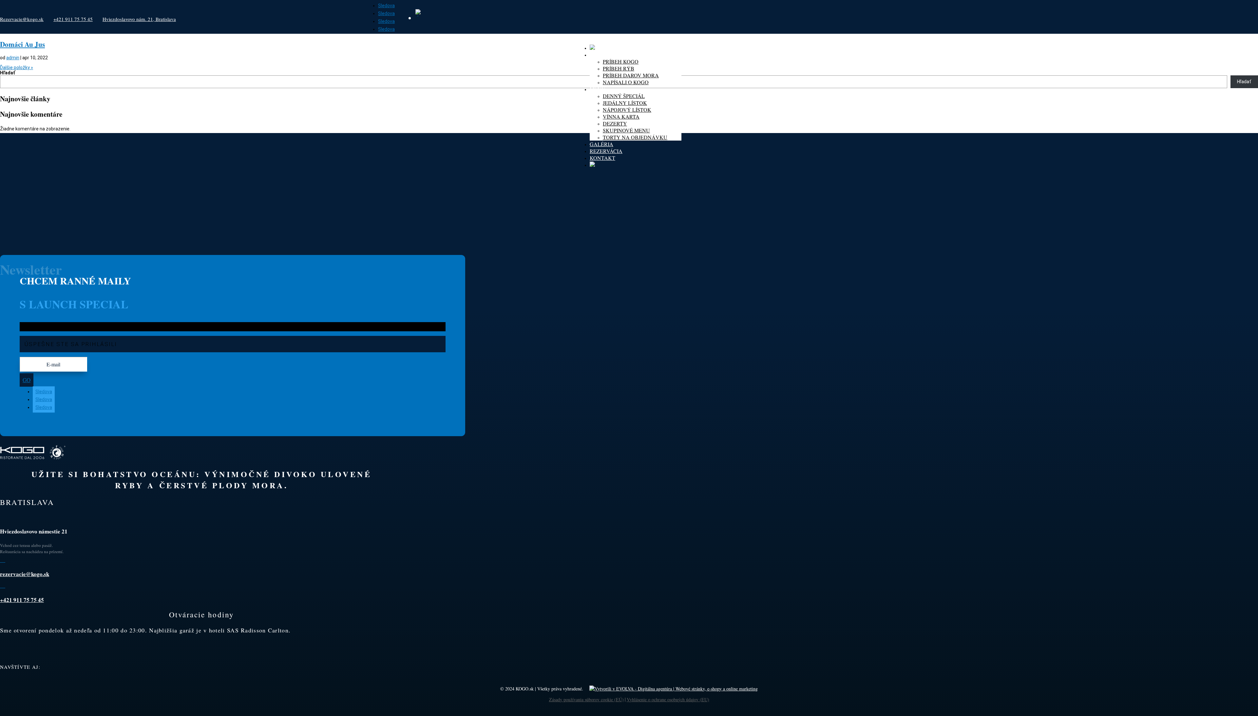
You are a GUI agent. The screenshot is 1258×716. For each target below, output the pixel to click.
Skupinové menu (626, 130)
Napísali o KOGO (626, 82)
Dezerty (615, 123)
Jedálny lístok (625, 102)
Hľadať (7, 72)
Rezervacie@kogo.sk (22, 19)
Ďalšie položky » (16, 67)
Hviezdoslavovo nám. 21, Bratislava (139, 19)
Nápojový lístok (627, 109)
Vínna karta (621, 116)
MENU (597, 89)
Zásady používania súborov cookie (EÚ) (586, 699)
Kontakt (602, 157)
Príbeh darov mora (631, 75)
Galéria (601, 144)
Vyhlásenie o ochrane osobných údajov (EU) (668, 699)
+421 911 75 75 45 (73, 19)
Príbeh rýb (618, 68)
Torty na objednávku (635, 137)
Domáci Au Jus (22, 44)
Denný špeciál (624, 95)
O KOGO (600, 54)
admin (12, 57)
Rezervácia (606, 150)
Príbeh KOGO (621, 61)
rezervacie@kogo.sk (24, 574)
